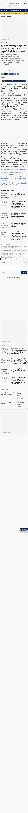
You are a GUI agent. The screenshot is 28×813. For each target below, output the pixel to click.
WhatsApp (11, 174)
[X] (5, 74)
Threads (19, 178)
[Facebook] (8, 74)
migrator (3, 77)
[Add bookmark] (26, 42)
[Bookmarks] (24, 3)
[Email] (14, 74)
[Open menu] (1, 3)
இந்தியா (4, 42)
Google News (4, 180)
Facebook (17, 177)
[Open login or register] (27, 3)
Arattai (24, 178)
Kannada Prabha (16, 1)
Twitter (22, 177)
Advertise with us (6, 39)
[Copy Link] (18, 74)
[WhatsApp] (2, 74)
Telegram (14, 178)
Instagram (4, 178)
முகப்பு (6, 10)
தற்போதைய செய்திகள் (16, 10)
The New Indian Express (6, 1)
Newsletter (22, 169)
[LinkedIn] (11, 74)
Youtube (9, 178)
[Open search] (3, 3)
